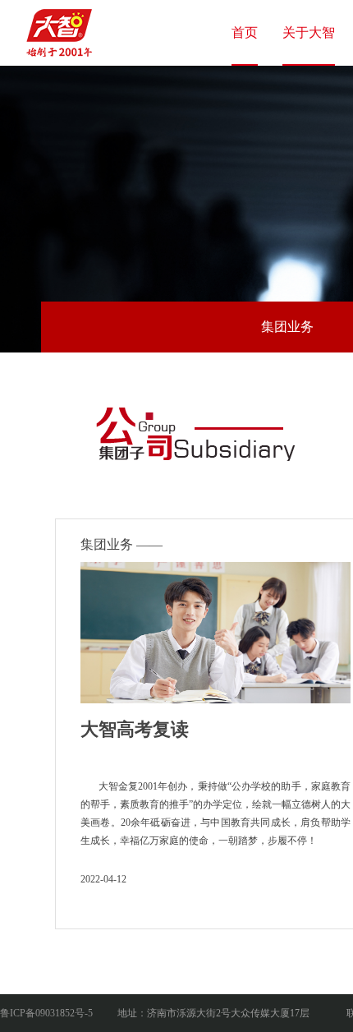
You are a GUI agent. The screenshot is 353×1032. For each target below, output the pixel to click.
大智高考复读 (134, 729)
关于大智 (308, 32)
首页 (245, 32)
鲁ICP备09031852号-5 (46, 1013)
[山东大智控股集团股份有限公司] (61, 28)
